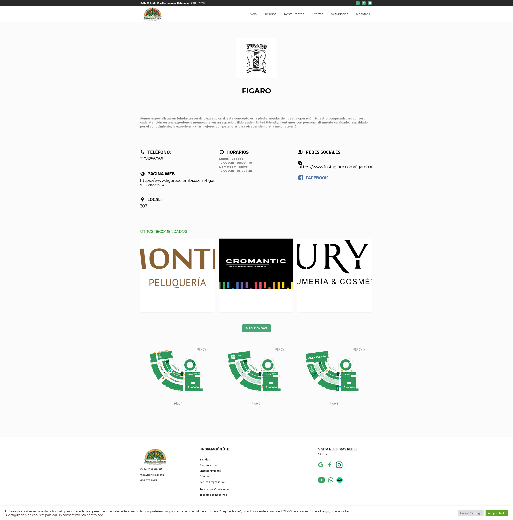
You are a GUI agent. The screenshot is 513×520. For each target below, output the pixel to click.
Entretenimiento (210, 470)
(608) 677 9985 (198, 3)
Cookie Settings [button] (470, 513)
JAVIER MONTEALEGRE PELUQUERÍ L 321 (177, 299)
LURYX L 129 (334, 299)
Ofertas (205, 476)
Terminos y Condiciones (214, 489)
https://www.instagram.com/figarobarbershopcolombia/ (353, 166)
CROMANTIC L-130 (256, 299)
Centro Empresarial (212, 482)
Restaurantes (208, 465)
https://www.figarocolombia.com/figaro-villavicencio (179, 182)
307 (143, 206)
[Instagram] (364, 3)
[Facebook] (358, 3)
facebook (317, 177)
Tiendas (205, 459)
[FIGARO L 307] (256, 58)
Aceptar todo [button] (497, 513)
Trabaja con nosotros (213, 495)
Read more (177, 263)
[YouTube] (370, 3)
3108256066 (151, 158)
